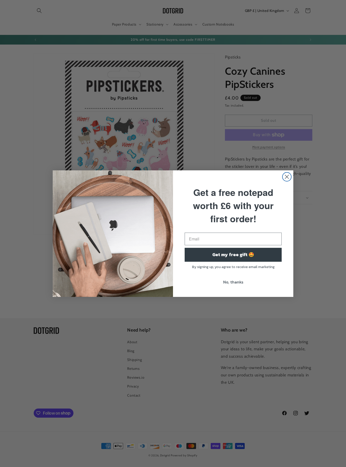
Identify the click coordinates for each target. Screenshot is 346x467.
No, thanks (233, 282)
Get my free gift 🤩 (233, 254)
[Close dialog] (286, 176)
